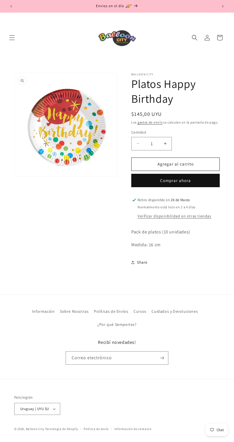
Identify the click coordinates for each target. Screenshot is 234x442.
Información (43, 311)
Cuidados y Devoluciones (175, 311)
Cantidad (138, 132)
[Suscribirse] (162, 358)
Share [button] (142, 262)
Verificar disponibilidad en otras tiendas (174, 216)
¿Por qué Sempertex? (116, 324)
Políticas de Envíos (111, 311)
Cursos (140, 311)
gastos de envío (150, 122)
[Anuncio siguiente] (223, 6)
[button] (12, 37)
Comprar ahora (175, 180)
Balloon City (35, 429)
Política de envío (96, 429)
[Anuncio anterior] (11, 6)
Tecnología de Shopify (61, 429)
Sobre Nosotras (74, 311)
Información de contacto (133, 429)
